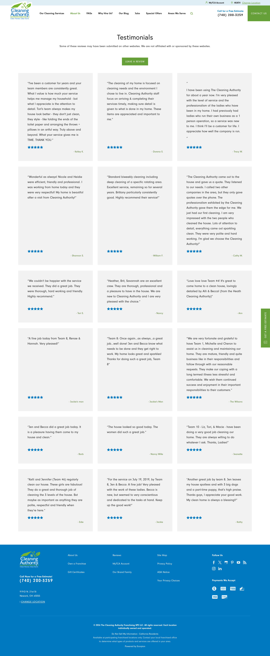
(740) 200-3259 (36, 580)
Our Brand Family (122, 572)
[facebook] (213, 562)
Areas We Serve (177, 13)
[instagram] (213, 568)
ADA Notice (163, 572)
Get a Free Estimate (265, 325)
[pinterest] (232, 562)
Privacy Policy (164, 563)
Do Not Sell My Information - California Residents (135, 634)
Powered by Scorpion (135, 646)
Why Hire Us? (105, 13)
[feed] (244, 562)
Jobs (137, 13)
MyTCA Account (121, 563)
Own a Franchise (77, 563)
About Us (75, 13)
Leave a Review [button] (135, 61)
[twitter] (220, 562)
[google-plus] (226, 562)
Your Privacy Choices (168, 580)
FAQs (89, 13)
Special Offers (154, 13)
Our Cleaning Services (52, 13)
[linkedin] (220, 568)
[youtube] (238, 562)
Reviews (117, 555)
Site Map (162, 555)
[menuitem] (51, 13)
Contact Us (259, 13)
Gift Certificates (76, 572)
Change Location (251, 2)
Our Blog (124, 13)
